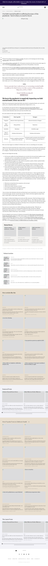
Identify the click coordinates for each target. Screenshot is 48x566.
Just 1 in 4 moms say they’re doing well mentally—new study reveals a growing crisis (26, 276)
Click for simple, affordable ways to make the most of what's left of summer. (24, 3)
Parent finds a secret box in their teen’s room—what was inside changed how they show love (27, 265)
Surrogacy (26, 375)
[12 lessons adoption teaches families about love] (12, 368)
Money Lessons (5, 410)
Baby (25, 409)
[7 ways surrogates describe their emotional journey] (35, 368)
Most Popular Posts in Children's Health (14, 422)
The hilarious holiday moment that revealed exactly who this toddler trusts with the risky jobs (35, 332)
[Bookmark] (1, 65)
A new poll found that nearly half (9, 63)
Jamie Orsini (5, 50)
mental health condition (15, 64)
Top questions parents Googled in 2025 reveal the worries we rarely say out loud (34, 355)
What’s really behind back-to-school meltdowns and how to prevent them (9, 241)
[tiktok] (26, 554)
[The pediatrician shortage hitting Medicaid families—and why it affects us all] (12, 497)
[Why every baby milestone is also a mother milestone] (34, 396)
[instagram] (19, 554)
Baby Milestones (29, 409)
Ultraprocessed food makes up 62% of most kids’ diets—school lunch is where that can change (12, 484)
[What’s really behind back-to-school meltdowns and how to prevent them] (10, 231)
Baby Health (33, 511)
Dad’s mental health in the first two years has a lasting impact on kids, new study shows (26, 271)
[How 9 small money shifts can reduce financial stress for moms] (12, 396)
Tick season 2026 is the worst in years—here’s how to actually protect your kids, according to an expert (34, 461)
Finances (9, 410)
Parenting (33, 248)
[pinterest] (29, 554)
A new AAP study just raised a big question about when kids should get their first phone (12, 355)
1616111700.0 (24, 95)
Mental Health (27, 248)
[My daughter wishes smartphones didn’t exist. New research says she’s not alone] (38, 231)
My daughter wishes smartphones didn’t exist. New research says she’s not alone (37, 241)
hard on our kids (19, 58)
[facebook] (22, 554)
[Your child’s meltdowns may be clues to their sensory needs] (24, 231)
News (12, 263)
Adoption (4, 375)
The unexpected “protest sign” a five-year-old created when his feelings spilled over (12, 332)
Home (3, 11)
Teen (36, 248)
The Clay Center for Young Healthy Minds (29, 107)
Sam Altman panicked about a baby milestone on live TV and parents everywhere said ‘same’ (35, 310)
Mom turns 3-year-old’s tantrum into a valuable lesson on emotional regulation (25, 282)
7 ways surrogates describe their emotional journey (34, 376)
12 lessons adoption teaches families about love (11, 376)
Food (3, 481)
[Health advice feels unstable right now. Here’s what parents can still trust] (35, 429)
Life (23, 248)
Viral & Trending (11, 314)
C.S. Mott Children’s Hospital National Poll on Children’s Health (25, 67)
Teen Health (40, 248)
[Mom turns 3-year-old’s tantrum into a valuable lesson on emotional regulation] (6, 282)
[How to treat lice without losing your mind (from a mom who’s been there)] (35, 474)
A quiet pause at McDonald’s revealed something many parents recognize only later (12, 310)
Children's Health (17, 11)
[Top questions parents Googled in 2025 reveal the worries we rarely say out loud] (35, 345)
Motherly (7, 381)
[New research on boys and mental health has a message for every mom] (12, 452)
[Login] (45, 7)
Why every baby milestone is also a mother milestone (33, 405)
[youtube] (24, 554)
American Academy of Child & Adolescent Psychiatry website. (24, 220)
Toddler (26, 330)
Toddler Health (38, 511)
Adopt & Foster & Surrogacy (34, 381)
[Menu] (3, 7)
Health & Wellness (9, 11)
